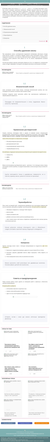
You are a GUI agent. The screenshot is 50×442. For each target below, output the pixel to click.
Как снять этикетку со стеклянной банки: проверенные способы (11, 414)
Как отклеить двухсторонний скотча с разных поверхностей (36, 368)
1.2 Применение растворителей (10, 32)
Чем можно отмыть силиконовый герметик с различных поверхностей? (12, 346)
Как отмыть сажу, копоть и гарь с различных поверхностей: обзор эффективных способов (12, 369)
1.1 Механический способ (8, 29)
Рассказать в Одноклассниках (42, 423)
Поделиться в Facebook (25, 423)
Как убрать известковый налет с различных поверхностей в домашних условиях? (36, 346)
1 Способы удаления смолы (9, 26)
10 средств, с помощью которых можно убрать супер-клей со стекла (37, 395)
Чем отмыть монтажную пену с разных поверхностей (37, 413)
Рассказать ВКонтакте (8, 423)
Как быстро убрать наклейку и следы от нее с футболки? (12, 394)
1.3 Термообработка (7, 35)
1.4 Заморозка (5, 38)
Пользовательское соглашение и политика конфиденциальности (25, 433)
